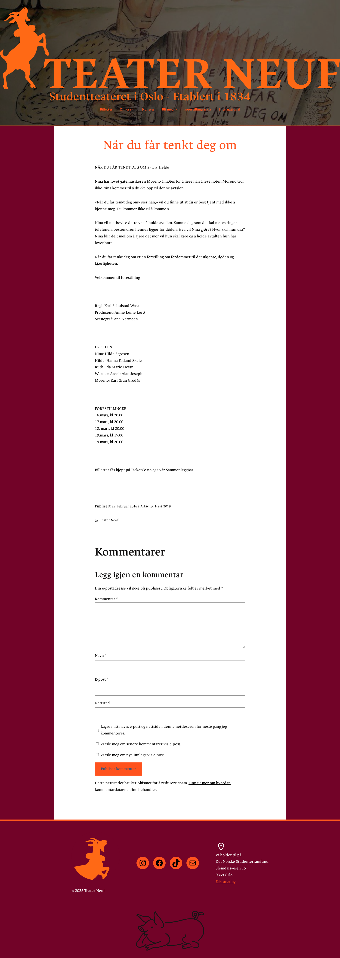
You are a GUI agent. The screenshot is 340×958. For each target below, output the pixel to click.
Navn (101, 655)
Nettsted (102, 702)
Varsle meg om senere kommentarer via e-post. (140, 744)
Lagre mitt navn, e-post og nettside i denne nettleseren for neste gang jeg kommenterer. (164, 730)
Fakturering (226, 881)
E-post (101, 679)
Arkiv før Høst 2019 (155, 506)
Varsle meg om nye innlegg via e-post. (132, 754)
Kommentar (106, 598)
